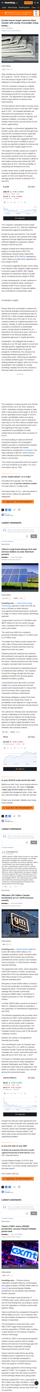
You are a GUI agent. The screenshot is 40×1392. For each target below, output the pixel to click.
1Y (18, 202)
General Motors (22, 949)
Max (25, 202)
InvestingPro (28, 450)
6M (15, 202)
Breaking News (24, 7)
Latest (4, 7)
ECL (27, 77)
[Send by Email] (19, 510)
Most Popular (12, 7)
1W (8, 202)
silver (10, 685)
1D (4, 202)
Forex (34, 7)
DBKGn (22, 256)
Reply (5, 886)
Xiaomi (4, 1288)
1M (11, 202)
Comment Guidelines (8, 541)
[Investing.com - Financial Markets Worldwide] (11, 3)
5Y (21, 202)
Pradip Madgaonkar (12, 852)
